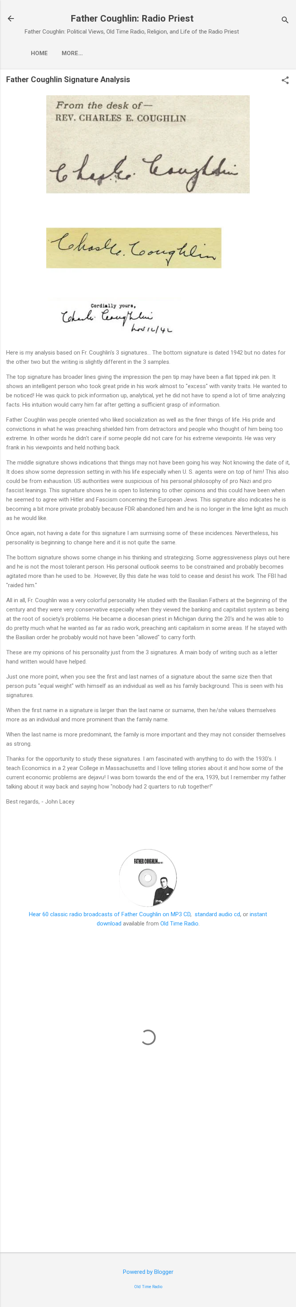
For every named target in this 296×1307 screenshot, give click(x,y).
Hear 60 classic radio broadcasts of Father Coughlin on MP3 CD (109, 914)
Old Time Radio (179, 923)
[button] (285, 81)
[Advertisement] (148, 1186)
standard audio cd (217, 914)
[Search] (285, 21)
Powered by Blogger (148, 1271)
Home (39, 53)
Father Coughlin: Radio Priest (132, 18)
